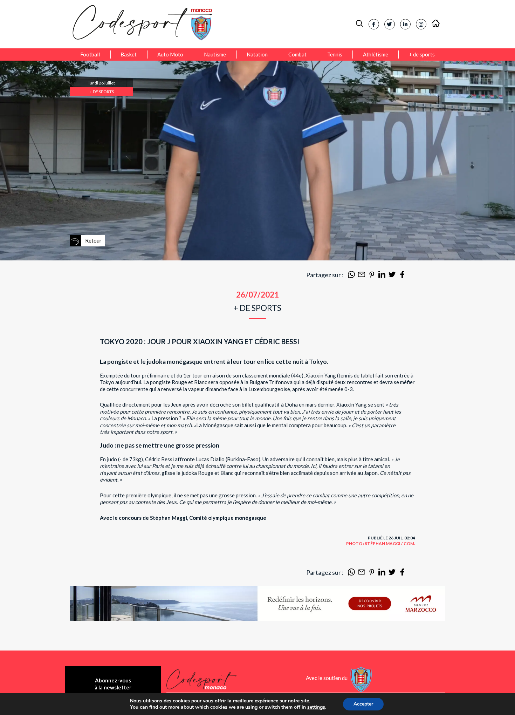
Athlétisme (375, 54)
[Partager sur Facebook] (402, 276)
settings (316, 707)
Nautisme (215, 54)
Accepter (363, 704)
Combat (297, 54)
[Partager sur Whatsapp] (351, 276)
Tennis (334, 54)
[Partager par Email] (361, 276)
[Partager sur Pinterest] (371, 276)
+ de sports (422, 54)
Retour (93, 240)
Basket (129, 54)
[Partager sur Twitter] (392, 276)
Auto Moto (170, 54)
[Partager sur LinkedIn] (381, 276)
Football (90, 54)
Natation (257, 54)
